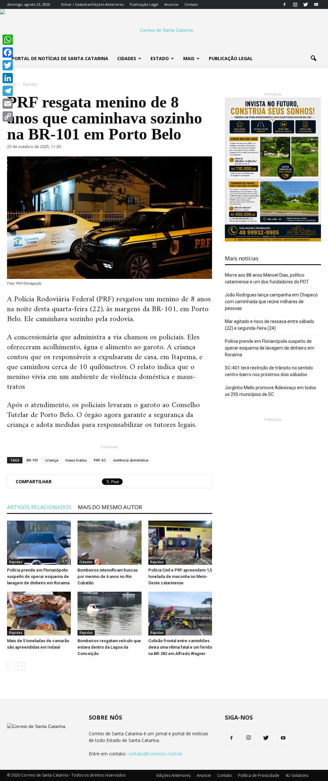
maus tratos (76, 460)
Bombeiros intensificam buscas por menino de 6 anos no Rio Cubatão (108, 576)
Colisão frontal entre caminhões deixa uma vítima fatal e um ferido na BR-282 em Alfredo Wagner (180, 647)
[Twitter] (305, 4)
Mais (188, 58)
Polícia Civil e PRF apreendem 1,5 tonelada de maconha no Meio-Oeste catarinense (180, 576)
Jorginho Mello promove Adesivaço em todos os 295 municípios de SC (270, 391)
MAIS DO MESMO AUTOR (110, 507)
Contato (191, 4)
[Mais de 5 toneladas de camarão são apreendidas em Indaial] (39, 613)
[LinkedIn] (7, 78)
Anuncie (171, 4)
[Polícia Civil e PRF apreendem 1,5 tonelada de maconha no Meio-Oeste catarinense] (180, 542)
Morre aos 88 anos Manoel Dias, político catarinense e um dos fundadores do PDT (267, 278)
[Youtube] (316, 4)
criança (51, 460)
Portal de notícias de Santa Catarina (60, 58)
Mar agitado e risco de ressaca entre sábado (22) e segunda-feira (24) (269, 325)
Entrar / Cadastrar (76, 4)
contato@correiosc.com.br (155, 754)
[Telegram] (7, 90)
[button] (313, 58)
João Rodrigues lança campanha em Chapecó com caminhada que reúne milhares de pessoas (271, 301)
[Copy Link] (7, 116)
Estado (160, 58)
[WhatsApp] (7, 39)
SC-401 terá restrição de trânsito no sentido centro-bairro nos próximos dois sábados (269, 371)
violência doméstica (130, 460)
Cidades (126, 58)
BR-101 (32, 460)
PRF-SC (100, 460)
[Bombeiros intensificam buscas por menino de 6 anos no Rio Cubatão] (109, 542)
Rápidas (15, 562)
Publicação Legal (144, 4)
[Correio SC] (164, 30)
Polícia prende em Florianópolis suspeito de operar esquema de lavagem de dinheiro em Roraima (38, 576)
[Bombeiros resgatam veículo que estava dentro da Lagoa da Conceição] (109, 613)
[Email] (7, 103)
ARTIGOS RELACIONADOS (39, 507)
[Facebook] (284, 4)
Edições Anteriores (107, 4)
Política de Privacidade (258, 775)
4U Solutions (296, 775)
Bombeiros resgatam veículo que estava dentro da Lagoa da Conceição (109, 647)
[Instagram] (295, 4)
